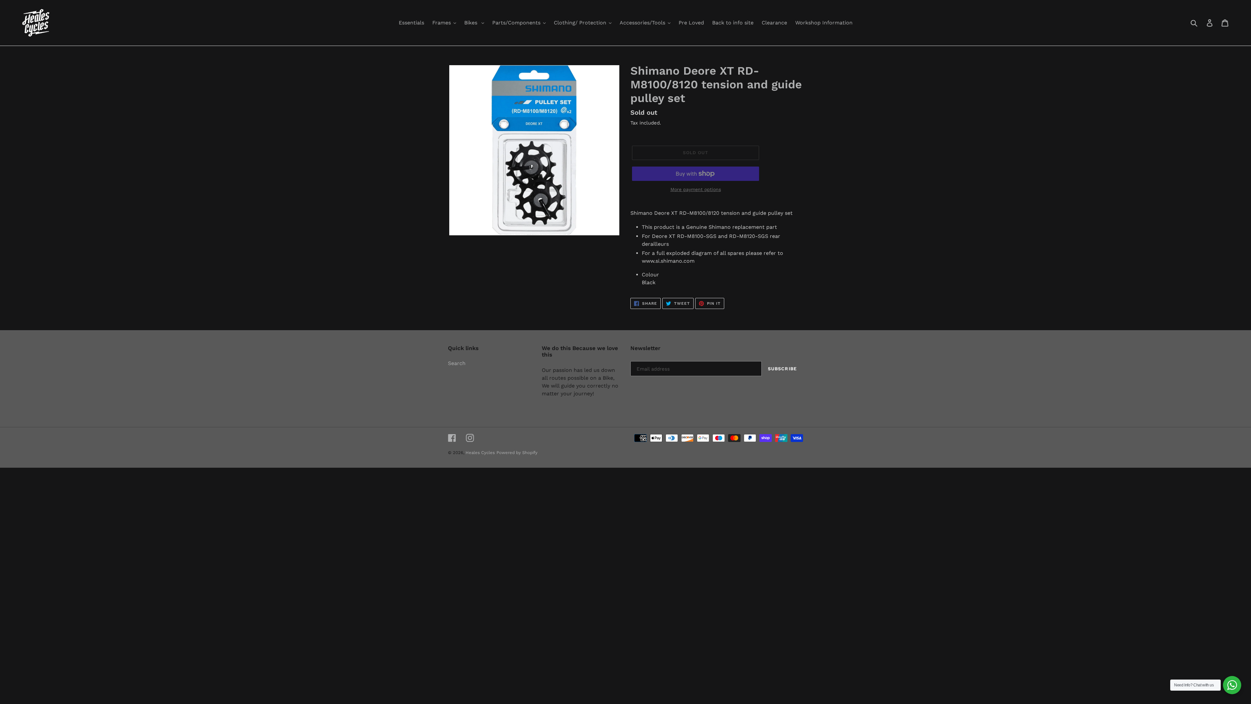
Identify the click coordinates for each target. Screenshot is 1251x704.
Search (457, 363)
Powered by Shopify (517, 452)
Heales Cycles (480, 452)
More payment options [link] (695, 189)
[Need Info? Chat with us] (1232, 685)
